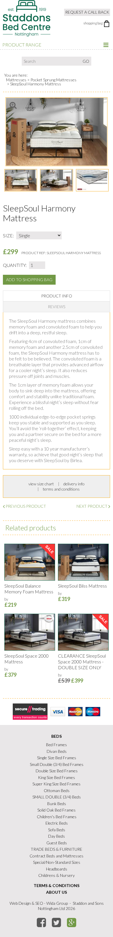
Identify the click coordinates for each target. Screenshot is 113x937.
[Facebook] (42, 922)
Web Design (20, 903)
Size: (8, 235)
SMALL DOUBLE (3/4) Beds (56, 796)
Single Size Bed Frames (56, 757)
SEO (39, 903)
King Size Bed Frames (56, 777)
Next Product (92, 506)
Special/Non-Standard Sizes (56, 862)
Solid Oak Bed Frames (56, 809)
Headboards (56, 868)
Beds (56, 736)
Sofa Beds (56, 829)
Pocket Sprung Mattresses (53, 79)
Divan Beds (57, 751)
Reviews (56, 306)
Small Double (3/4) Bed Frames (56, 764)
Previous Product (25, 506)
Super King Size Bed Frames (56, 783)
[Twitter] (57, 922)
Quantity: (15, 265)
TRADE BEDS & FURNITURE (56, 849)
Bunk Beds (56, 803)
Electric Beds (56, 823)
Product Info (56, 295)
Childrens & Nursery (56, 875)
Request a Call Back (87, 12)
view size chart (41, 483)
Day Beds (56, 836)
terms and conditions (61, 489)
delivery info (74, 483)
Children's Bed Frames (56, 816)
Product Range (21, 44)
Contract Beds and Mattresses (56, 855)
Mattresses (16, 79)
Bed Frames (56, 744)
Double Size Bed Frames (57, 770)
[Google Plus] (72, 922)
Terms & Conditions (56, 885)
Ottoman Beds (57, 790)
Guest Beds (56, 842)
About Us (56, 892)
